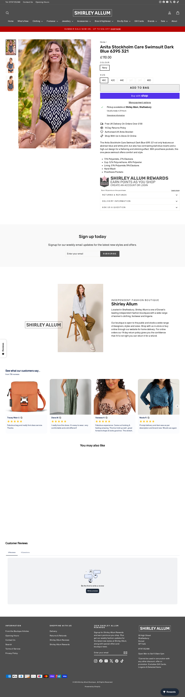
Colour (105, 63)
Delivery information (116, 201)
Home (11, 21)
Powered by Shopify (92, 687)
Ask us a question (114, 207)
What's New (23, 21)
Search (8, 644)
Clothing (37, 21)
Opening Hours (42, 2)
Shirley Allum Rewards (60, 644)
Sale (163, 21)
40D (149, 80)
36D (131, 80)
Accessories (83, 21)
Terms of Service (12, 649)
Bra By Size (122, 21)
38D (140, 80)
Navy (104, 68)
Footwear (51, 21)
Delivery (53, 631)
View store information (116, 115)
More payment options (140, 102)
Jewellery (66, 21)
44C (122, 80)
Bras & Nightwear (103, 21)
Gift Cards (139, 21)
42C (113, 80)
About (174, 21)
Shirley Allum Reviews (59, 640)
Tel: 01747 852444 (12, 2)
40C (104, 80)
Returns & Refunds (114, 195)
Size (103, 75)
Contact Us (28, 2)
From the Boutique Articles (17, 631)
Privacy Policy (11, 653)
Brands (151, 21)
